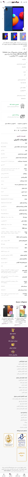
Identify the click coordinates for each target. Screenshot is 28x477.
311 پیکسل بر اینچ (5, 177)
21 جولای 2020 (4, 188)
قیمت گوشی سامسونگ (22, 366)
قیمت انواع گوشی (23, 361)
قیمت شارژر (24, 385)
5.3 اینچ (3, 165)
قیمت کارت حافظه (23, 387)
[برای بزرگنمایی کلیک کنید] (24, 29)
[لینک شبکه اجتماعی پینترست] (18, 131)
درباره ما (25, 425)
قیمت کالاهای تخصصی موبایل (20, 396)
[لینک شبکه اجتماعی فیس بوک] (20, 131)
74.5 (2, 184)
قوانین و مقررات (23, 427)
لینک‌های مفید (24, 412)
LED (2, 266)
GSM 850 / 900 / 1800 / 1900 (7, 217)
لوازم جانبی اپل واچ (23, 401)
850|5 (5, 233)
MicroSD (3, 237)
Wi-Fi (9, 240)
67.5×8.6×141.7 (4, 143)
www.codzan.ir (7, 470)
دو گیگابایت (3, 228)
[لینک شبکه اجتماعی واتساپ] (17, 131)
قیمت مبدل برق (23, 403)
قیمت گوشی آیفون (22, 364)
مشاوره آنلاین (24, 415)
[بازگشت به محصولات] (24, 49)
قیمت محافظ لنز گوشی (22, 406)
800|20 (9, 233)
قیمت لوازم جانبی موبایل (21, 377)
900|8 (2, 233)
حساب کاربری (24, 417)
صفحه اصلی (24, 42)
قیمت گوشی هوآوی (22, 371)
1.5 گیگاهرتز (3, 206)
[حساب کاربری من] (21, 2)
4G (1, 210)
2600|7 (16, 233)
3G (4, 210)
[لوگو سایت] (12, 2)
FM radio (3, 244)
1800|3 (19, 232)
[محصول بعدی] (22, 49)
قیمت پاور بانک (23, 382)
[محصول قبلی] (26, 49)
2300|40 (12, 232)
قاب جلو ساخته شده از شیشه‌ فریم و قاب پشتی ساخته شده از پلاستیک (10, 169)
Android (3, 286)
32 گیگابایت (4, 221)
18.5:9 (2, 192)
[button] (25, 18)
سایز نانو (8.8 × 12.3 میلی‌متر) (7, 161)
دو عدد (2, 181)
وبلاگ (25, 422)
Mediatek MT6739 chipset (7, 199)
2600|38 (3, 232)
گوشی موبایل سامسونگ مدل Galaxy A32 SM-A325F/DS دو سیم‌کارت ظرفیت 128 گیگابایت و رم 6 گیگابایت (7, 320)
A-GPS (11, 255)
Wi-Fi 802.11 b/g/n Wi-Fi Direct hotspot (9, 248)
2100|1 (16, 232)
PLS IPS (3, 154)
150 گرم (2, 150)
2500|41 (7, 232)
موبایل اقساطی (24, 420)
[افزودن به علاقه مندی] (16, 307)
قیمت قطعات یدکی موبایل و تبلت (19, 399)
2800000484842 (5, 195)
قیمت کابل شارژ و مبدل (22, 408)
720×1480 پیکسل (5, 173)
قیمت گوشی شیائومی (22, 369)
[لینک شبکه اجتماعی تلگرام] (15, 131)
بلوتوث (5, 240)
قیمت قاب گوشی (23, 390)
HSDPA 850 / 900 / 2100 (6, 224)
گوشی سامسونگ (20, 128)
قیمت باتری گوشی (23, 380)
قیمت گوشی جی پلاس (22, 373)
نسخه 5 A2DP (4, 251)
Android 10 (3, 290)
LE (8, 251)
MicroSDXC (3, 147)
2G (6, 210)
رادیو (2, 240)
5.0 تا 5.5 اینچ (4, 157)
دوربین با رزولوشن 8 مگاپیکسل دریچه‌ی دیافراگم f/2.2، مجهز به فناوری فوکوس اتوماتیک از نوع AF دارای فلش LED (10, 271)
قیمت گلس (24, 392)
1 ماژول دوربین (4, 262)
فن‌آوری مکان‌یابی (5, 255)
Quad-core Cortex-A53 (6, 203)
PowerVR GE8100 (5, 213)
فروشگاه (19, 42)
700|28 (13, 233)
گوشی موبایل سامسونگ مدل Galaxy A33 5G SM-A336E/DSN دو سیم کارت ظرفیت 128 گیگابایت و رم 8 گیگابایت (20, 321)
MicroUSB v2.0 (4, 259)
